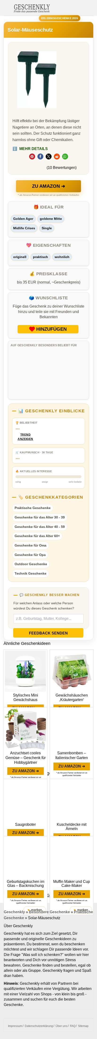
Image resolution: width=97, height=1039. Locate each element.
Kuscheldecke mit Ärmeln (71, 826)
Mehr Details (30, 149)
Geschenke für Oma (30, 545)
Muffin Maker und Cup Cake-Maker (71, 884)
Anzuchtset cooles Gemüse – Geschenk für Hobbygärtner (25, 757)
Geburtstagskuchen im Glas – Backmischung (25, 884)
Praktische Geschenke (33, 508)
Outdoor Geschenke (31, 564)
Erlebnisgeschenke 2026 (59, 18)
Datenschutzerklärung (39, 1026)
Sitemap (83, 1026)
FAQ (72, 1026)
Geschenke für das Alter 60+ (37, 536)
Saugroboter (25, 824)
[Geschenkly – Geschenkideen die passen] (32, 8)
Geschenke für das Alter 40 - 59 (40, 527)
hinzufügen (51, 329)
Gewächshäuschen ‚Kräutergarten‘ (72, 697)
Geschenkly (14, 912)
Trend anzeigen (25, 437)
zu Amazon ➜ (48, 186)
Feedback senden (48, 633)
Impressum (15, 1026)
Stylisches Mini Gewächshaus (25, 697)
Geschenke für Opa (30, 555)
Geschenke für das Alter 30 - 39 (40, 517)
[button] (32, 156)
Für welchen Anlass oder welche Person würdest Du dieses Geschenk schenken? (43, 605)
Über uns (61, 1026)
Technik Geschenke (30, 573)
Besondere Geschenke (49, 912)
